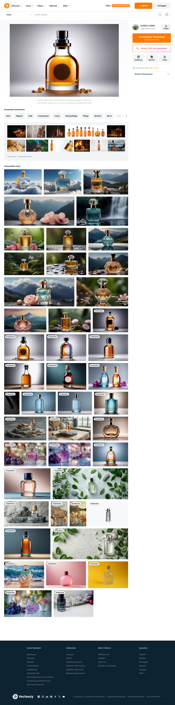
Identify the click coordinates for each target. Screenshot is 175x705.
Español (142, 658)
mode (109, 116)
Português (143, 662)
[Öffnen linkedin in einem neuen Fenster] (47, 697)
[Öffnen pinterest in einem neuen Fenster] (51, 697)
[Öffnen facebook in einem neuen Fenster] (39, 697)
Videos (40, 6)
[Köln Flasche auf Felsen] (25, 428)
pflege (86, 116)
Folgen (166, 28)
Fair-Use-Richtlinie (153, 696)
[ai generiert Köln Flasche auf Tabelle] (90, 543)
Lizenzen (70, 654)
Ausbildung (32, 669)
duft (30, 116)
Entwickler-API (33, 673)
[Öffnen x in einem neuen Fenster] (59, 697)
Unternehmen (33, 665)
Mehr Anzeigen (116, 145)
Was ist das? (154, 68)
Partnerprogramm (74, 662)
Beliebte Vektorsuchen (76, 665)
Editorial (53, 6)
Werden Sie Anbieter (107, 665)
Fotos (28, 6)
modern (97, 116)
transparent (43, 116)
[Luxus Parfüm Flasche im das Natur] (105, 181)
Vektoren (15, 6)
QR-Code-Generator (35, 684)
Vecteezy (30, 658)
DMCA (69, 658)
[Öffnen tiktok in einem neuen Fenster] (55, 697)
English (142, 654)
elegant (19, 116)
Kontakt (101, 658)
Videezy (30, 662)
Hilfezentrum (103, 654)
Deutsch (142, 665)
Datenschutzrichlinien (136, 696)
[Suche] (159, 14)
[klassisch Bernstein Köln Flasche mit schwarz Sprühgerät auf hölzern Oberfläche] (27, 543)
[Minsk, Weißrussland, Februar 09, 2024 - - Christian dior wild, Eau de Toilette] (11, 403)
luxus (57, 116)
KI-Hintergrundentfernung (38, 681)
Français (142, 669)
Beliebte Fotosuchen (75, 669)
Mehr (65, 6)
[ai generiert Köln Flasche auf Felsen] (26, 513)
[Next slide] (124, 116)
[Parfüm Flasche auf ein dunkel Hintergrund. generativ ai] (110, 428)
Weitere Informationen (144, 74)
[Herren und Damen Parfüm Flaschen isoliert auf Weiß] (108, 513)
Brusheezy (31, 654)
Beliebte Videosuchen (75, 673)
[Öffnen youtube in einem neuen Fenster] (64, 697)
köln (8, 116)
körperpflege (71, 116)
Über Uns (102, 662)
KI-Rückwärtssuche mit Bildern (40, 677)
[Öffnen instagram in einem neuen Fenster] (43, 697)
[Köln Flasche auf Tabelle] (90, 483)
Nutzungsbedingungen (116, 696)
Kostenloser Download (152, 38)
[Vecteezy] (6, 5)
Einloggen (162, 5)
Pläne (108, 5)
